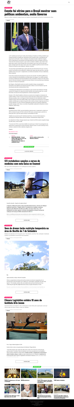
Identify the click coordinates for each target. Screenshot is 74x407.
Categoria (10, 129)
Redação (8, 20)
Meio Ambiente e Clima (13, 131)
